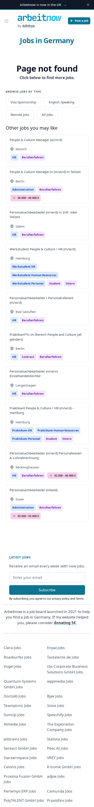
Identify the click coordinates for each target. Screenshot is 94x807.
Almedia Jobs (15, 724)
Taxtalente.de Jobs (63, 657)
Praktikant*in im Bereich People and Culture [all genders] (46, 336)
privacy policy (61, 598)
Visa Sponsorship (23, 102)
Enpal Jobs (56, 647)
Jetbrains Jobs (15, 739)
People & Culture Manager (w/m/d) (36, 140)
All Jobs (47, 114)
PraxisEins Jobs (60, 800)
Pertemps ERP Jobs (20, 791)
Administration (23, 189)
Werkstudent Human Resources (34, 275)
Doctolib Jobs (15, 696)
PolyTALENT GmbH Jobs (24, 800)
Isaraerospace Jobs (20, 757)
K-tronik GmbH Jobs (64, 766)
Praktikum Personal (26, 439)
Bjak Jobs (55, 696)
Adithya (28, 25)
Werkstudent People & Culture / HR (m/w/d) (42, 249)
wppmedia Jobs (60, 681)
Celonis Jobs (14, 766)
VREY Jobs (55, 757)
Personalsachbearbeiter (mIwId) (33, 490)
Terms (80, 598)
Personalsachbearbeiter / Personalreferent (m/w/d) (41, 300)
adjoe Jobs (56, 776)
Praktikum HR (22, 430)
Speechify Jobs (59, 714)
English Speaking (61, 102)
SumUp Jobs (14, 714)
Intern (70, 283)
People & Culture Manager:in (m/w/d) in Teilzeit (45, 172)
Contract (28, 357)
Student (54, 283)
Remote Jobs (19, 114)
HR (14, 157)
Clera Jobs (12, 647)
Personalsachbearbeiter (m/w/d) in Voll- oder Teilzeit (43, 214)
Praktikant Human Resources (58, 430)
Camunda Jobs (59, 791)
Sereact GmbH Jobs (20, 748)
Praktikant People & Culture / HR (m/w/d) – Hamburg (42, 410)
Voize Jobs (55, 705)
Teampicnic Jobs (17, 705)
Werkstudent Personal (28, 283)
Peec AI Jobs (57, 748)
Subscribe (47, 589)
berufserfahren (33, 157)
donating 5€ (65, 622)
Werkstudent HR (23, 266)
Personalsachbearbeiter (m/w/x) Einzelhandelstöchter (34, 373)
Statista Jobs (57, 739)
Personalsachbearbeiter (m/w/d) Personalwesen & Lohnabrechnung (46, 455)
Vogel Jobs (12, 666)
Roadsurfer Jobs (17, 657)
